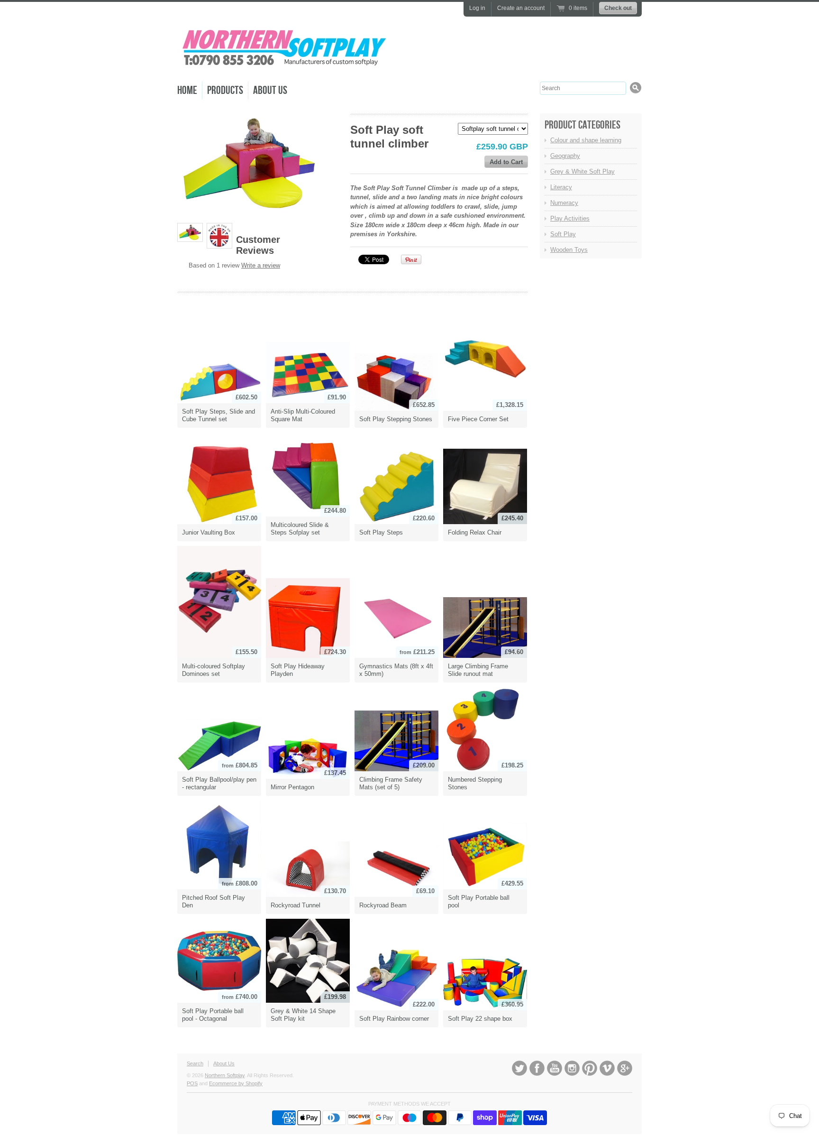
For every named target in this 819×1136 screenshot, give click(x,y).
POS (192, 1083)
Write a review (260, 265)
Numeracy (564, 202)
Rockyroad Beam (383, 905)
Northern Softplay (225, 1075)
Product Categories (582, 125)
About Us (270, 90)
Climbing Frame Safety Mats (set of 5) (390, 783)
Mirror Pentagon (292, 787)
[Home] (284, 66)
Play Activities (570, 218)
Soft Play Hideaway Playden (298, 670)
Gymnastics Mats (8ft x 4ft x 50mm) (396, 670)
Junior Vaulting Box (208, 532)
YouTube (554, 1068)
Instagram (572, 1068)
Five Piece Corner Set (478, 419)
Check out (618, 8)
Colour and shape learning (585, 140)
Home (187, 90)
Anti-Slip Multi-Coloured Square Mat (303, 415)
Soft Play (563, 234)
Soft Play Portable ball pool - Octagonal (213, 1014)
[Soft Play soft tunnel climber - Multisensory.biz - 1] (190, 232)
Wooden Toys (569, 249)
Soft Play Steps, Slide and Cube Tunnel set (218, 415)
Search (195, 1063)
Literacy (561, 187)
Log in (477, 8)
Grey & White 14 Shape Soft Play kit (303, 1014)
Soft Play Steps (381, 532)
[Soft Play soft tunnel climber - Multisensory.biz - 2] (219, 236)
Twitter (519, 1068)
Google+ (624, 1068)
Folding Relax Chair (474, 532)
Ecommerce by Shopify (236, 1083)
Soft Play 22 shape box (480, 1018)
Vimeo (607, 1068)
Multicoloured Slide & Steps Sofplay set (300, 528)
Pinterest (589, 1068)
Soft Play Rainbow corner (394, 1018)
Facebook (537, 1068)
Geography (565, 155)
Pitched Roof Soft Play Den (213, 901)
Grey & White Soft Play (582, 171)
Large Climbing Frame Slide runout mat (478, 670)
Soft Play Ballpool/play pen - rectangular (219, 783)
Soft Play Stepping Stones (395, 419)
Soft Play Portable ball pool (479, 901)
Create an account (521, 8)
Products (225, 90)
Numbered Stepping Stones (475, 783)
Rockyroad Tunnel (295, 905)
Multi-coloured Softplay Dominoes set (213, 670)
